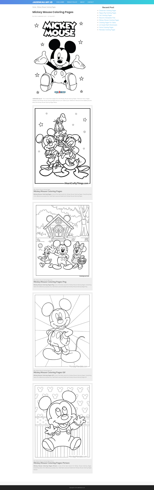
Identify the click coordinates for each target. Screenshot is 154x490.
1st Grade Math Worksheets (108, 25)
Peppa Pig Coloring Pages (107, 13)
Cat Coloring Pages (105, 15)
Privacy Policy (72, 2)
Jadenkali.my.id (42, 2)
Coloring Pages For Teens (107, 22)
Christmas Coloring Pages (107, 10)
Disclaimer (60, 2)
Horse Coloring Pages (106, 27)
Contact (91, 2)
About (82, 2)
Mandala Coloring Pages (107, 30)
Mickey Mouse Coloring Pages (109, 20)
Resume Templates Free (107, 18)
